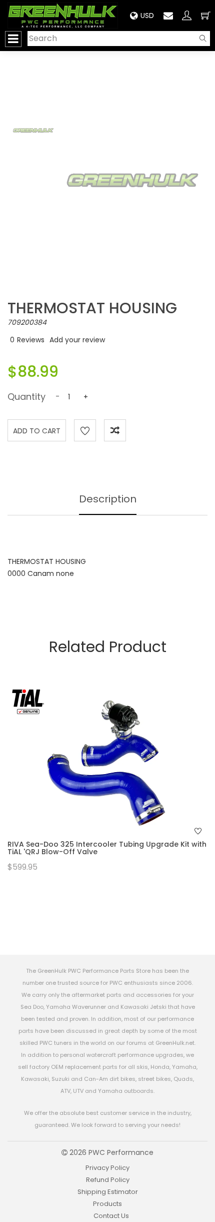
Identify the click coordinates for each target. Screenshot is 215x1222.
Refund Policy (108, 1179)
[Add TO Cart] (121, 781)
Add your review (77, 340)
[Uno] (63, 16)
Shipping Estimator (108, 1191)
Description (107, 499)
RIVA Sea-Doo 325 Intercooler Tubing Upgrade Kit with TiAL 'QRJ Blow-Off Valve (107, 848)
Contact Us (111, 1215)
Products (107, 1203)
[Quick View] (95, 781)
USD (147, 16)
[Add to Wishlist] (85, 430)
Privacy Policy (108, 1167)
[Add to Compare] (115, 430)
